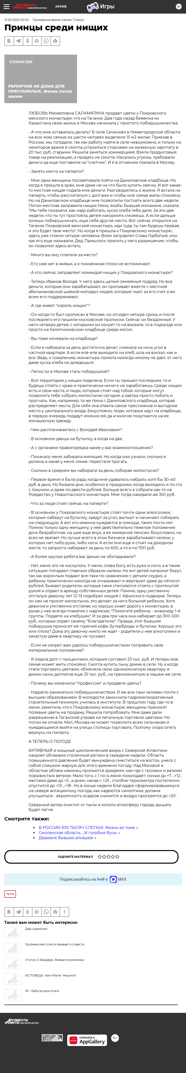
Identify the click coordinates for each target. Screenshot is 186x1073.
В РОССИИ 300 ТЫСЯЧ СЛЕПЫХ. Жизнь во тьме (87, 827)
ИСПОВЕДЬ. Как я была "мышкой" (50, 975)
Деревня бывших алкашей (66, 837)
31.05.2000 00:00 (16, 20)
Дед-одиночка (36, 929)
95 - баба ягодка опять (42, 991)
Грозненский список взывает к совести (54, 944)
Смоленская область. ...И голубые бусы (78, 832)
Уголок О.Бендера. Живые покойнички (54, 960)
